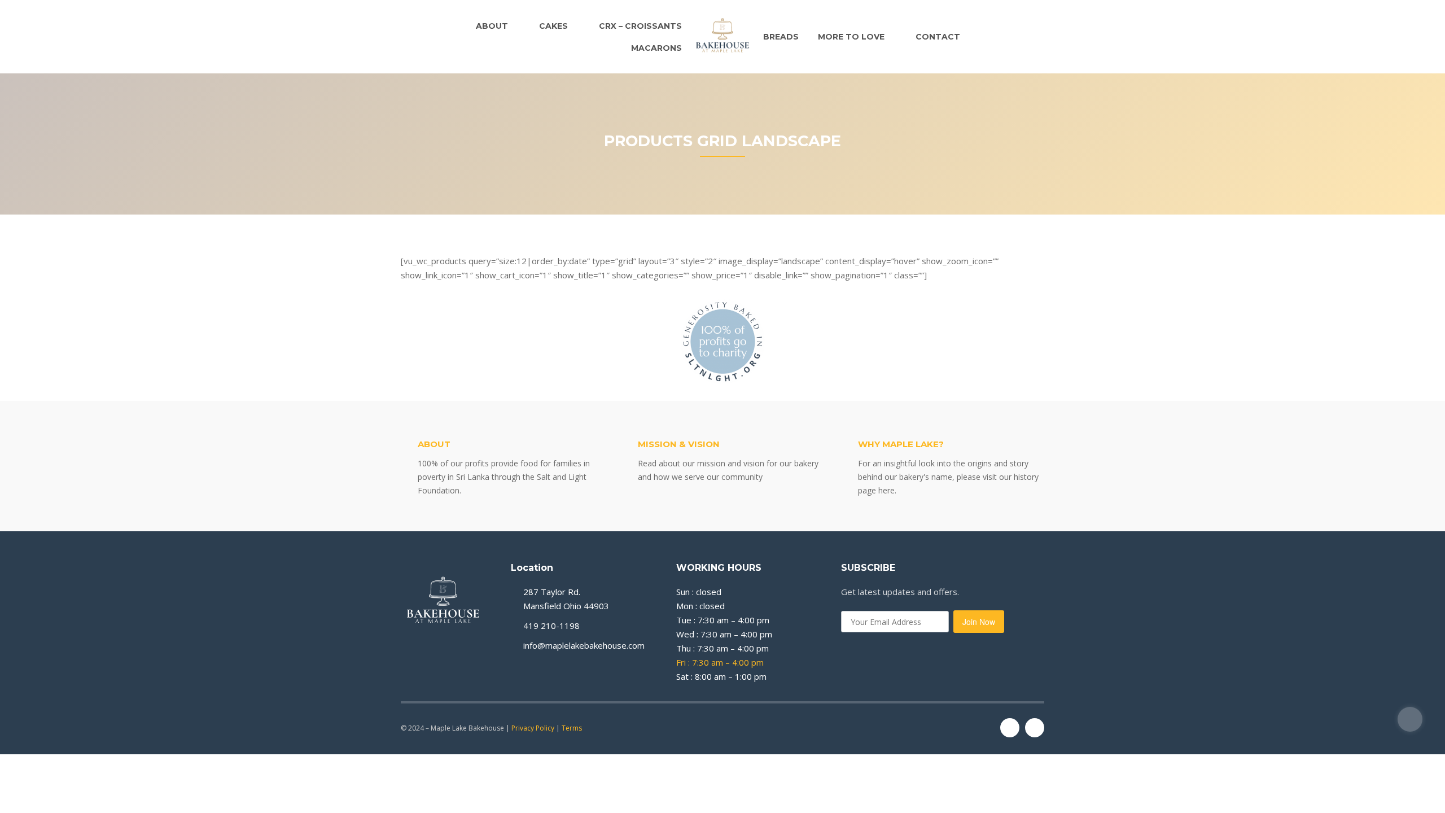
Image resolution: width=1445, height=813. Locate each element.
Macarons (656, 48)
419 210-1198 (551, 625)
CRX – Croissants (640, 26)
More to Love (851, 37)
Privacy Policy (532, 728)
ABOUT (434, 444)
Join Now (978, 621)
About (492, 26)
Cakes (553, 26)
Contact (938, 37)
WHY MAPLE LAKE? (901, 444)
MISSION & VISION (679, 444)
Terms (572, 728)
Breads (781, 37)
